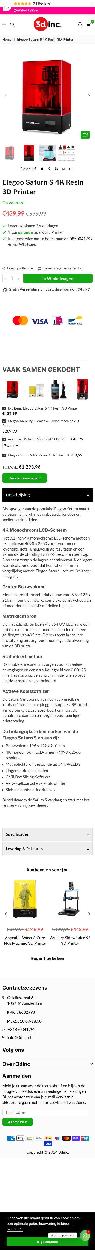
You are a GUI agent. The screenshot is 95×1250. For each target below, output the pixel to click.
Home (7, 39)
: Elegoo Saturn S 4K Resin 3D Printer (43, 408)
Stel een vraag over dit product (62, 268)
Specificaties (17, 834)
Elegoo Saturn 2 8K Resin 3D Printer (35, 455)
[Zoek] (12, 24)
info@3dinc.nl (19, 1037)
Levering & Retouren (20, 268)
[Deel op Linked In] (56, 169)
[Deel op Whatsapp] (63, 169)
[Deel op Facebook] (35, 169)
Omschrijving (18, 494)
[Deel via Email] (71, 169)
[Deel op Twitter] (42, 169)
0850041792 (81, 238)
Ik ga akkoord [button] (47, 1242)
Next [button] (89, 95)
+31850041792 (22, 1029)
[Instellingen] (80, 24)
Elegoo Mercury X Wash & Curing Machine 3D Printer (40, 423)
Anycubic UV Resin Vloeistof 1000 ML (36, 439)
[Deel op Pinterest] (49, 169)
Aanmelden (17, 1122)
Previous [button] (5, 95)
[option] (47, 96)
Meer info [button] (15, 1230)
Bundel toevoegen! (24, 478)
